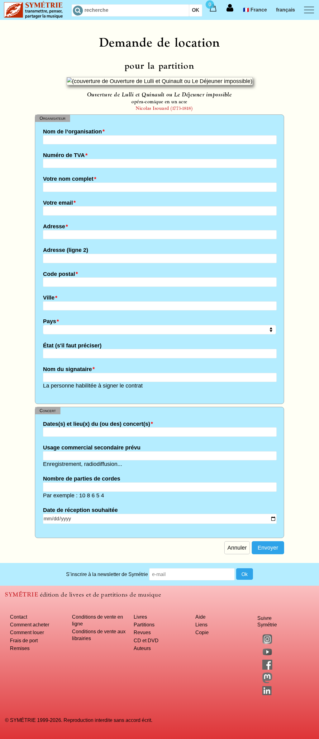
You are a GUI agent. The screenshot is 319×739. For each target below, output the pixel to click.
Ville (49, 298)
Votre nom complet (68, 179)
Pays (49, 321)
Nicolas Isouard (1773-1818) (164, 108)
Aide (200, 617)
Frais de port (24, 640)
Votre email (58, 202)
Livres (140, 617)
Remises (20, 648)
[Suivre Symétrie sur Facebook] (267, 668)
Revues (142, 632)
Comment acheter (29, 624)
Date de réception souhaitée (80, 510)
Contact (18, 617)
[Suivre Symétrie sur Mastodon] (267, 681)
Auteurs (142, 648)
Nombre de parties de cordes (81, 479)
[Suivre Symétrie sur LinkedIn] (267, 693)
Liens (201, 624)
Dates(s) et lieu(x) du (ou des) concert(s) (96, 424)
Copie (202, 632)
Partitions (144, 624)
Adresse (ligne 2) (65, 250)
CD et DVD (146, 640)
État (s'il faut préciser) (72, 345)
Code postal (59, 274)
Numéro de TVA (64, 155)
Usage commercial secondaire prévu (91, 447)
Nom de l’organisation (72, 131)
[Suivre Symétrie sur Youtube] (267, 655)
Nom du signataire (67, 369)
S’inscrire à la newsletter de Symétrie (107, 574)
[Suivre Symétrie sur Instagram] (267, 642)
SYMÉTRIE (21, 594)
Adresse (54, 226)
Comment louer (27, 632)
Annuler (237, 548)
